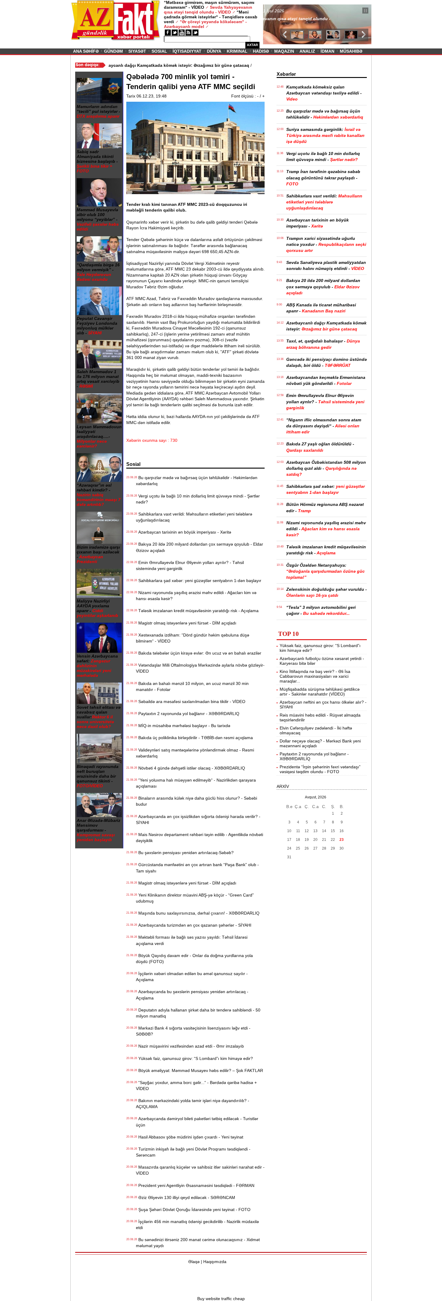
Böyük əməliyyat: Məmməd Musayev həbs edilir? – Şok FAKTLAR (199, 1070)
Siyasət (137, 51)
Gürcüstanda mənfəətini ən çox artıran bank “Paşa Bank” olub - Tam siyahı (197, 867)
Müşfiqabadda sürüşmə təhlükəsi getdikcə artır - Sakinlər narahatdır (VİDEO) (320, 691)
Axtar (252, 45)
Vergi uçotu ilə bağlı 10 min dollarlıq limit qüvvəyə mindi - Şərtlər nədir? (198, 499)
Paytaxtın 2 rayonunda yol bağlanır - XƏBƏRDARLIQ (187, 713)
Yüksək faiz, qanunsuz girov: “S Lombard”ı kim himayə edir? (194, 1058)
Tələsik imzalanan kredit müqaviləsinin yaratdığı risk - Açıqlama (197, 610)
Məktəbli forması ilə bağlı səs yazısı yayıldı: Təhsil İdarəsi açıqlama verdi (191, 940)
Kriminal (237, 51)
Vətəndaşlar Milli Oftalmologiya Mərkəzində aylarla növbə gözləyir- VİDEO (200, 668)
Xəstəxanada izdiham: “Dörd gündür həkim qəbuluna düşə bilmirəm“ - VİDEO (192, 638)
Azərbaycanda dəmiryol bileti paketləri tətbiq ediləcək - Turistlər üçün (197, 1121)
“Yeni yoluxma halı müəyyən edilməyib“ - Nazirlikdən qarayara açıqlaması (196, 783)
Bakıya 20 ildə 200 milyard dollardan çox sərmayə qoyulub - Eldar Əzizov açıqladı (199, 547)
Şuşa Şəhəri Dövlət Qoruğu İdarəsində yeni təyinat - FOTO (193, 1209)
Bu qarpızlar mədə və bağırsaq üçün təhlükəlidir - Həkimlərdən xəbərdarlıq (196, 480)
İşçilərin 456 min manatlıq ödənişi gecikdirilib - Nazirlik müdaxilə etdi (197, 1224)
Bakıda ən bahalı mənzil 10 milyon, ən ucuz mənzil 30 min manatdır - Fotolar (192, 686)
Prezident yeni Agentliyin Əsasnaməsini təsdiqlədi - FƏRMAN (195, 1185)
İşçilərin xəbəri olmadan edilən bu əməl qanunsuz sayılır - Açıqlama (192, 976)
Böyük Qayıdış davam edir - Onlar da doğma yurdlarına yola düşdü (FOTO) (194, 958)
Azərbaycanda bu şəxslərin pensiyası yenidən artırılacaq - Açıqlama (192, 994)
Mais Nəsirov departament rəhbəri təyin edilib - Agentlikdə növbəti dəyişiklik (199, 837)
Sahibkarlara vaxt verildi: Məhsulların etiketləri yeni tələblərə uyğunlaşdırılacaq (194, 517)
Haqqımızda (214, 1261)
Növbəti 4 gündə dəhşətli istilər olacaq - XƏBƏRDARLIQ (190, 768)
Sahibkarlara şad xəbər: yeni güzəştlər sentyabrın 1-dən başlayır (198, 580)
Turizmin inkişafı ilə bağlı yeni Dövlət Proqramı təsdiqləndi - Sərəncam (193, 1152)
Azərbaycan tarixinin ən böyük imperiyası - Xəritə (183, 532)
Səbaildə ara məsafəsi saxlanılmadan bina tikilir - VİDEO (190, 701)
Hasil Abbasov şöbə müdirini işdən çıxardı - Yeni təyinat (189, 1137)
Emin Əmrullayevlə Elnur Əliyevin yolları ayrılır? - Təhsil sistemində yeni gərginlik (190, 565)
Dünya (214, 51)
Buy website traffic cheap (221, 1298)
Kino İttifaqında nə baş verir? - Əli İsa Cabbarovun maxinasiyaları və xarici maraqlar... (315, 676)
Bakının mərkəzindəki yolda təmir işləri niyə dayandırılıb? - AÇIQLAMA (192, 1103)
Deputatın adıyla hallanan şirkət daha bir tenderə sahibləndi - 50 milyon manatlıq (198, 1013)
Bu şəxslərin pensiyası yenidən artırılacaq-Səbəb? (185, 852)
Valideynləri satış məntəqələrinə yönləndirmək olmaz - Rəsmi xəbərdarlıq (195, 753)
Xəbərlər (286, 74)
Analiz (307, 51)
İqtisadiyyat (187, 51)
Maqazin (284, 51)
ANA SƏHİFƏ (86, 51)
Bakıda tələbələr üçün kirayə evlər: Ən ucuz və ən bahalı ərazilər (198, 653)
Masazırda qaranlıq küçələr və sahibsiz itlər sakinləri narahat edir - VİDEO (200, 1170)
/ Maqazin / (276, 11)
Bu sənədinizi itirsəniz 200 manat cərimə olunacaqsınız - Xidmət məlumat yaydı (198, 1242)
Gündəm (113, 51)
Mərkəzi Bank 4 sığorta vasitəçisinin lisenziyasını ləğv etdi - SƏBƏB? (193, 1031)
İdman (327, 51)
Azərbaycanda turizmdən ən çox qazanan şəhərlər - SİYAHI (193, 925)
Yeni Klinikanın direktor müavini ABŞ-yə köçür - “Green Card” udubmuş (195, 898)
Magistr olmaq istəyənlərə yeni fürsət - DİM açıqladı (186, 623)
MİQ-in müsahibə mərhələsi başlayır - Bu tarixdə (183, 725)
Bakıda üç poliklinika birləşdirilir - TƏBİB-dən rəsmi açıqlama (194, 737)
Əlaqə (194, 1261)
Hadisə (261, 51)
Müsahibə (351, 51)
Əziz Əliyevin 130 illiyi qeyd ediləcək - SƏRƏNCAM (185, 1197)
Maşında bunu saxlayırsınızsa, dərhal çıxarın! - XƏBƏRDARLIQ (197, 913)
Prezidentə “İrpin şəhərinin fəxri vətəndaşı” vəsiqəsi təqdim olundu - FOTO (320, 769)
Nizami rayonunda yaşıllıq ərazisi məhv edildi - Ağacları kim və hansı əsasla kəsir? (196, 595)
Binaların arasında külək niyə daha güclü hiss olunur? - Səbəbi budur (196, 801)
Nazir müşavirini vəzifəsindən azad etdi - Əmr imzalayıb (190, 1046)
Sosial (159, 51)
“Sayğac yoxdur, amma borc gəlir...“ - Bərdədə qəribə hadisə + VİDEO (196, 1085)
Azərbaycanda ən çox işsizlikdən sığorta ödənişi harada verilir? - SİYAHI (198, 819)
